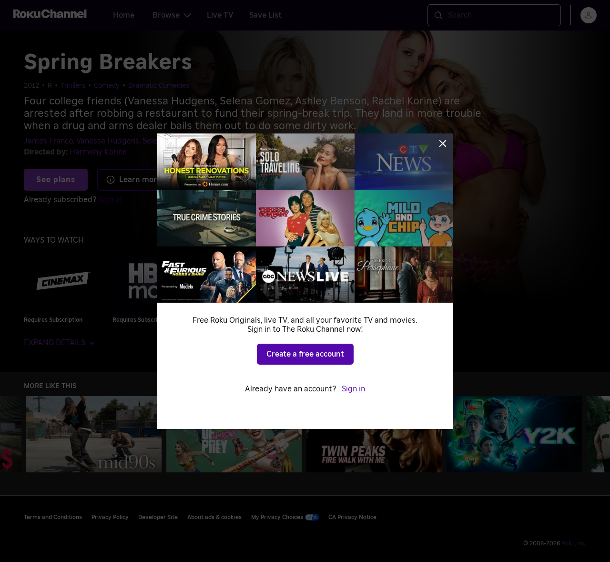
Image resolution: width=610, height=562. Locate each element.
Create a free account (305, 354)
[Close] (442, 143)
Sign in (353, 389)
